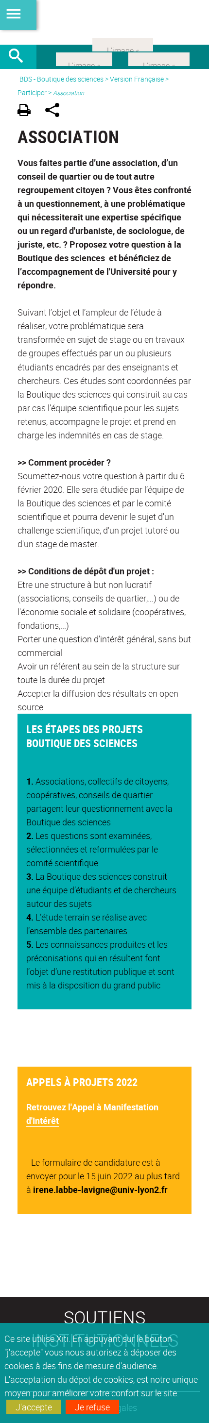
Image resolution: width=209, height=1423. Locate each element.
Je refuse (92, 1407)
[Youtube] (159, 58)
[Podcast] (122, 44)
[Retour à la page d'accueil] (104, 22)
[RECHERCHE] (19, 57)
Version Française (137, 79)
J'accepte (34, 1407)
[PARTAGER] (55, 111)
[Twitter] (84, 58)
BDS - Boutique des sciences (61, 79)
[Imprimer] (27, 111)
